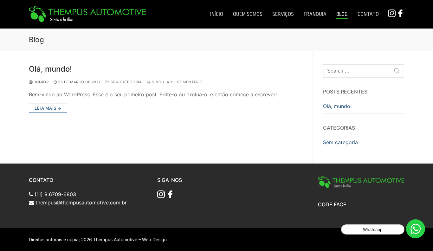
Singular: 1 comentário (177, 82)
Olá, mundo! (50, 69)
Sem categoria (125, 82)
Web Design (154, 239)
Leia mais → (48, 108)
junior (40, 82)
